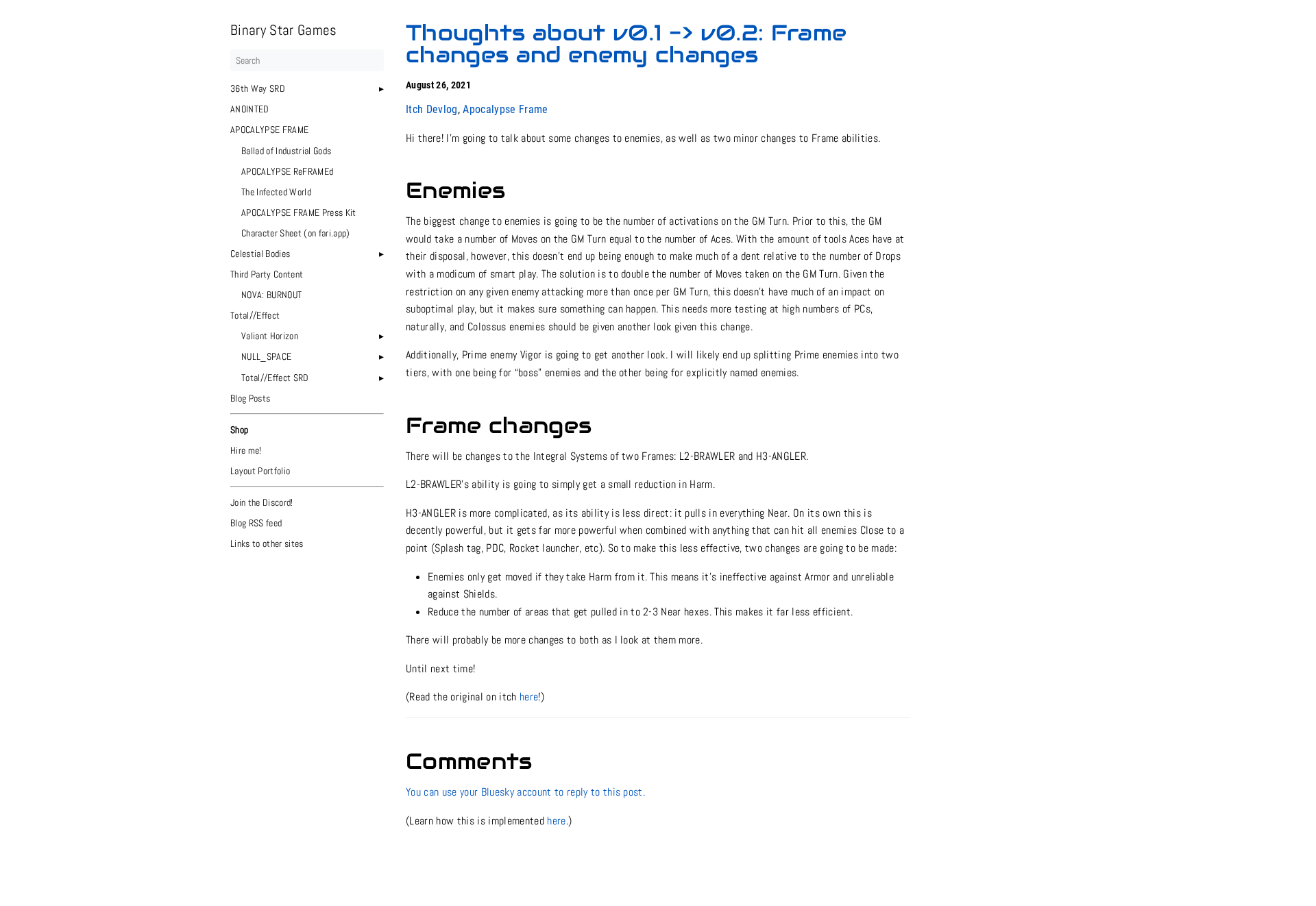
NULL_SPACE (266, 356)
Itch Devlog (432, 109)
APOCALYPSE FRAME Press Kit (298, 212)
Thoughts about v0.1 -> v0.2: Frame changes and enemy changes (626, 44)
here (529, 696)
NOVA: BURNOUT (271, 294)
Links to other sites (267, 543)
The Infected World (276, 191)
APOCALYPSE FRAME (269, 129)
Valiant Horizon (269, 335)
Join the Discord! (261, 502)
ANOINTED (249, 108)
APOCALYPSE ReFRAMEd (287, 171)
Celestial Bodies (260, 253)
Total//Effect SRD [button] (275, 377)
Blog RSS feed (256, 522)
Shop (239, 429)
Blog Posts (250, 398)
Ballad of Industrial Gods (286, 150)
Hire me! (246, 450)
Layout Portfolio (260, 470)
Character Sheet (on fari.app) (295, 233)
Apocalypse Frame (505, 109)
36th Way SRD (257, 88)
